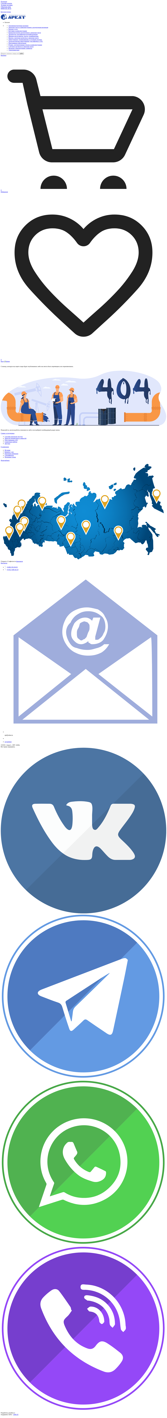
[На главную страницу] (13, 19)
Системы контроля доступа (14, 436)
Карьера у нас (9, 452)
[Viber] (83, 1411)
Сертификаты (9, 455)
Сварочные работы (11, 442)
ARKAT (15, 1414)
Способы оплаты (6, 3)
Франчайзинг (5, 460)
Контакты (4, 563)
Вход (2, 361)
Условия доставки (7, 5)
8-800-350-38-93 (12, 567)
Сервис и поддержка (7, 433)
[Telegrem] (83, 1079)
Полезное (4, 1)
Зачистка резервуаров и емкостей (15, 438)
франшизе (19, 561)
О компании (5, 447)
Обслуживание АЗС (11, 440)
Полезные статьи (10, 457)
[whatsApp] (83, 1245)
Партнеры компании (11, 453)
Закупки (7, 443)
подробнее (8, 742)
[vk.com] (83, 913)
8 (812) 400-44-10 (12, 570)
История (7, 450)
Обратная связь (6, 7)
